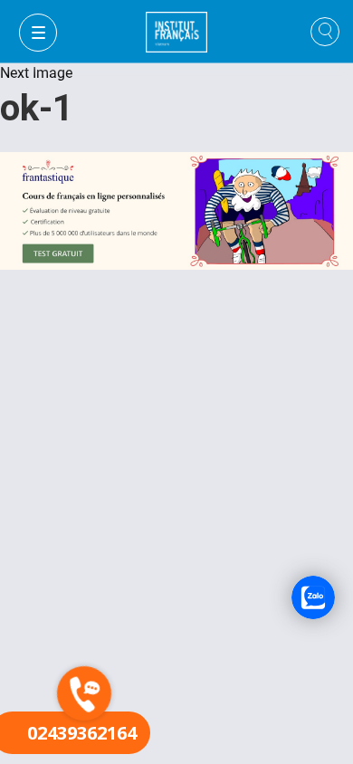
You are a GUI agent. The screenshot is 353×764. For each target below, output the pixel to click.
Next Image (36, 72)
